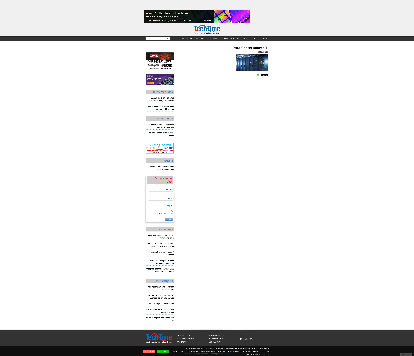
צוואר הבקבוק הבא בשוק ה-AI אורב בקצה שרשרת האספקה (160, 261)
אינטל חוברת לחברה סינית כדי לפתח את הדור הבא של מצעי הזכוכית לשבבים (160, 245)
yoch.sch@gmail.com (186, 338)
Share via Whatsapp (258, 75)
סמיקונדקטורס (164, 281)
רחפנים (225, 38)
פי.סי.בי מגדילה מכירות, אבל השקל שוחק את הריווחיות (161, 236)
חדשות (265, 38)
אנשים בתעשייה (163, 118)
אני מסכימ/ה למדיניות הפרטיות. (161, 213)
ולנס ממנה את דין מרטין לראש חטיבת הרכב (160, 319)
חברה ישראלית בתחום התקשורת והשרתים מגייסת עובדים (162, 168)
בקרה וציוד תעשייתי (201, 38)
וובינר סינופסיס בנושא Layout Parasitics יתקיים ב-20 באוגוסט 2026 (161, 99)
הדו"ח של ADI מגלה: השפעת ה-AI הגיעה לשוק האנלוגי (161, 288)
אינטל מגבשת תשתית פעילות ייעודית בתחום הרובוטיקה (160, 310)
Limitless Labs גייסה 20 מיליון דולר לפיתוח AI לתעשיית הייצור (160, 270)
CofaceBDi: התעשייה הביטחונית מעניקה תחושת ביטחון (161, 125)
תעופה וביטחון (246, 38)
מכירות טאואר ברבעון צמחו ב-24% (161, 303)
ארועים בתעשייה (163, 92)
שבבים (256, 38)
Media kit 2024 (246, 339)
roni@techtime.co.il (217, 338)
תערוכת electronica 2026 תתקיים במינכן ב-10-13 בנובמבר (161, 107)
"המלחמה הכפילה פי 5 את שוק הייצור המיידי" (160, 253)
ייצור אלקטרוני (164, 229)
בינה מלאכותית (215, 38)
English (189, 38)
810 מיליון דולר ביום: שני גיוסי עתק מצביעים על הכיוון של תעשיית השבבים (161, 296)
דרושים (168, 160)
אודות (182, 38)
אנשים (232, 38)
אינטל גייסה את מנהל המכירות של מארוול (161, 134)
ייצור (237, 38)
